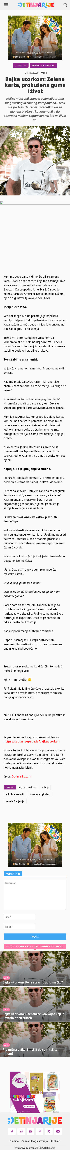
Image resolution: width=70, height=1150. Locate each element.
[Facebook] (28, 814)
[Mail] (30, 1131)
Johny (45, 787)
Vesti (6, 977)
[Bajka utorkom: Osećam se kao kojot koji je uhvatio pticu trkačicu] (35, 1004)
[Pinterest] (44, 814)
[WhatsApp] (53, 814)
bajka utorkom (27, 787)
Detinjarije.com (21, 776)
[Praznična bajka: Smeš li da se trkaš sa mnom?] (35, 1039)
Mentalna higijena (43, 65)
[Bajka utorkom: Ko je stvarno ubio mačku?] (35, 968)
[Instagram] (21, 1131)
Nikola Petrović (15, 794)
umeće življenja (15, 801)
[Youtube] (58, 1131)
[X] (36, 814)
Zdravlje (20, 65)
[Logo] (36, 5)
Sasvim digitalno (40, 794)
